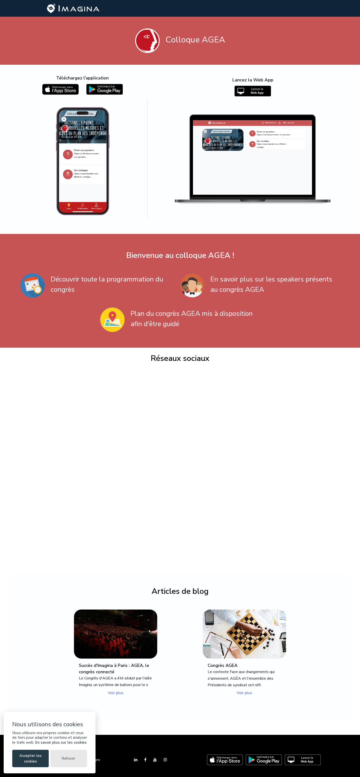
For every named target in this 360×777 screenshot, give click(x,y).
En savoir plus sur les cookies (61, 742)
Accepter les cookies (30, 758)
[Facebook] (145, 760)
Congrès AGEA (223, 665)
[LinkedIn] (136, 760)
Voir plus (115, 693)
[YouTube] (155, 760)
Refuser (68, 758)
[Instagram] (165, 760)
